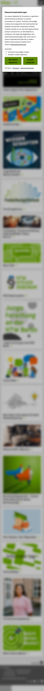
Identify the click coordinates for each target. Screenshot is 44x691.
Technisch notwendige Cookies (18, 52)
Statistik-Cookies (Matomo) (17, 54)
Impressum (15, 68)
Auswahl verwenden (30, 61)
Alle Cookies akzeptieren (13, 61)
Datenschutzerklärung (18, 44)
